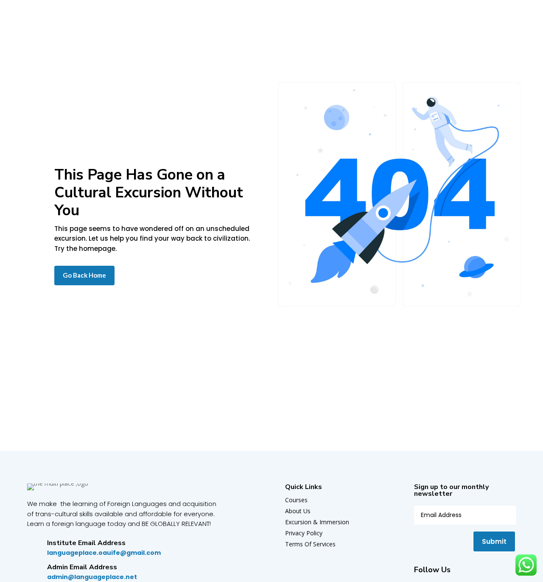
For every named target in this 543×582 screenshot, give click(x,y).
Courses (296, 500)
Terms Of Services (310, 544)
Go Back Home (84, 275)
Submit (494, 541)
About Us (298, 511)
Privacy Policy (303, 533)
